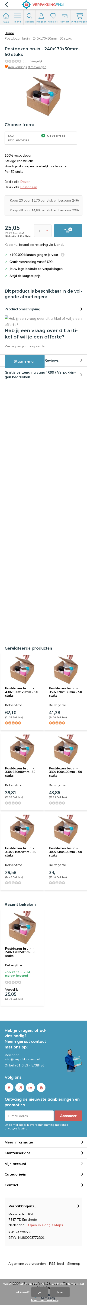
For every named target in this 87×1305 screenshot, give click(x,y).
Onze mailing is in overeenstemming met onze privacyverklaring (36, 1126)
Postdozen (28, 187)
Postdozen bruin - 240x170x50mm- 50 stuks (20, 952)
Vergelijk (36, 61)
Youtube (41, 1087)
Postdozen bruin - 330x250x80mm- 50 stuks (20, 772)
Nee (60, 1292)
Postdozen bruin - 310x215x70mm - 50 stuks (20, 851)
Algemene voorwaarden (27, 1263)
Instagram (19, 1087)
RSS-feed (56, 1263)
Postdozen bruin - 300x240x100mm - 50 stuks (65, 851)
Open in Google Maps (45, 1225)
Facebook (9, 1087)
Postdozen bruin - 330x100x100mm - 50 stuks (65, 772)
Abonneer (68, 1116)
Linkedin (30, 1087)
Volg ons (13, 1077)
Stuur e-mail (24, 361)
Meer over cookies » (44, 1300)
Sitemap (73, 1263)
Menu (17, 21)
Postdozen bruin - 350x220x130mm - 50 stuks (65, 692)
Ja (39, 1292)
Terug (6, 4)
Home (9, 33)
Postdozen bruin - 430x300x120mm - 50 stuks (21, 692)
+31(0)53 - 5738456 (29, 1065)
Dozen (25, 182)
